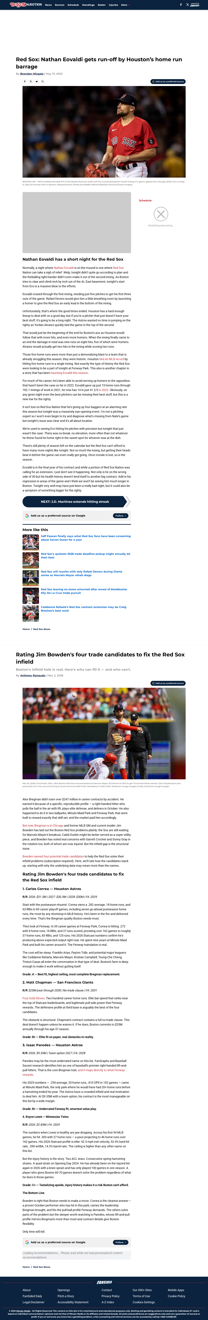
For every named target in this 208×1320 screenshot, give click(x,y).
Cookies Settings (144, 1302)
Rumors (59, 4)
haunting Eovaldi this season (69, 373)
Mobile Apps (176, 1290)
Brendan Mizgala (32, 73)
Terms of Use (141, 1296)
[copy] (42, 81)
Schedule (73, 4)
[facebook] (181, 4)
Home (26, 629)
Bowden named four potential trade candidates (53, 856)
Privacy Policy (111, 1296)
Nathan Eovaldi (64, 268)
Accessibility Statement (73, 1302)
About (27, 1290)
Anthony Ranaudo (32, 675)
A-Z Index (108, 1302)
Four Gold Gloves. (34, 998)
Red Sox (118, 268)
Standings (88, 4)
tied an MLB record (111, 359)
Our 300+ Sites (142, 1290)
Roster (102, 4)
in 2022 (103, 390)
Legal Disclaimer (33, 1302)
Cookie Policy (176, 1296)
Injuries (113, 4)
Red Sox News (41, 629)
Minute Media (23, 1311)
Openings (64, 1290)
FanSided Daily (32, 1296)
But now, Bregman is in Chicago (43, 825)
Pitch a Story (66, 1296)
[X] (187, 4)
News (48, 4)
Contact (107, 1290)
